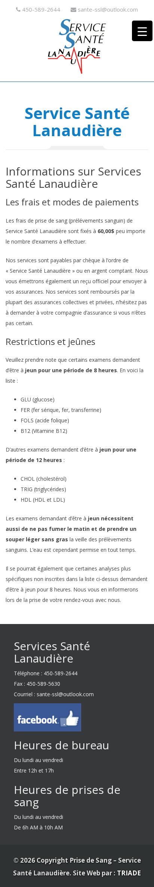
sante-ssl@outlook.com (108, 9)
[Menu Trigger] (142, 31)
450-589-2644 (41, 9)
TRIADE (129, 873)
